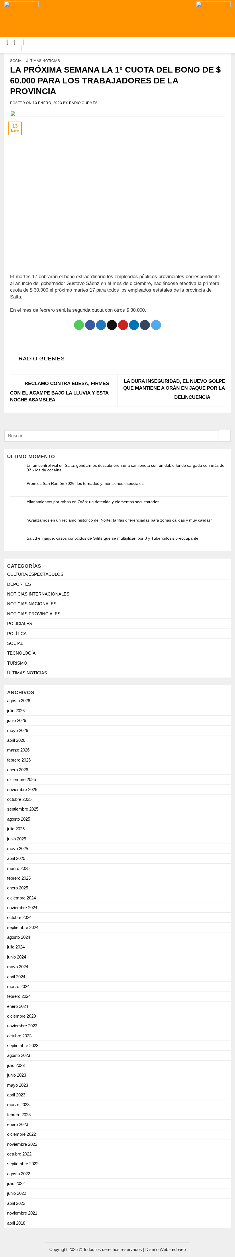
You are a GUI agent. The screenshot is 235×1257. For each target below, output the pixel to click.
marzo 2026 (18, 749)
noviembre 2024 (22, 907)
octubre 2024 (19, 917)
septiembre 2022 (22, 1163)
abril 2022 (16, 1203)
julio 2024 (16, 946)
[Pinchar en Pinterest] (123, 325)
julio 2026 (16, 710)
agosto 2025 (18, 819)
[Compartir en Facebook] (90, 325)
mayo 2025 (17, 848)
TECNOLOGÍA (21, 653)
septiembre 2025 (22, 809)
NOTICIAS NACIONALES (31, 603)
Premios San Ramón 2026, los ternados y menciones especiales (85, 483)
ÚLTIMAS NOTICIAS (43, 61)
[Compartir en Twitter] (101, 325)
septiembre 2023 (22, 1045)
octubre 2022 (19, 1153)
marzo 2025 (18, 868)
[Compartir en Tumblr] (145, 325)
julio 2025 (16, 828)
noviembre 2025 (22, 789)
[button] (144, 18)
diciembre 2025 (21, 779)
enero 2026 (17, 769)
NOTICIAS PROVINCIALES (33, 613)
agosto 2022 (18, 1173)
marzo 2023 (18, 1104)
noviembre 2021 (22, 1213)
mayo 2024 (17, 966)
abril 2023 (16, 1094)
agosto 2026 (18, 700)
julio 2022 (16, 1183)
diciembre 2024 (21, 897)
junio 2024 (16, 957)
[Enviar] (225, 436)
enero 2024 (17, 1006)
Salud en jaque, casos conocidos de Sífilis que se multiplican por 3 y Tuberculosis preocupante (112, 538)
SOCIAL (17, 61)
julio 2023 (16, 1065)
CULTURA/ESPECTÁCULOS (35, 574)
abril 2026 (16, 740)
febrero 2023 (19, 1114)
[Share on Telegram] (156, 325)
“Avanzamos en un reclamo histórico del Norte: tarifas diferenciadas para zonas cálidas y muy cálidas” (119, 520)
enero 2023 (17, 1124)
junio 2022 (16, 1193)
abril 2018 (16, 1223)
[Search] (89, 19)
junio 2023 (16, 1075)
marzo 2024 (18, 986)
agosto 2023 (18, 1055)
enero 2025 (17, 887)
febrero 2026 (19, 760)
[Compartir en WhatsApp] (79, 325)
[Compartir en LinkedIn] (134, 325)
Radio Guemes (83, 103)
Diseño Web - (165, 1249)
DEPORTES (19, 584)
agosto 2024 (18, 937)
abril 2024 (16, 976)
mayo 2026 (17, 730)
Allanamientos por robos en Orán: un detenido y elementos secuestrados (93, 501)
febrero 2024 (19, 996)
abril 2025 (16, 858)
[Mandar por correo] (112, 325)
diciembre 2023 (21, 1016)
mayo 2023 (17, 1085)
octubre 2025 (19, 799)
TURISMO (17, 663)
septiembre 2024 (22, 927)
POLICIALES (19, 623)
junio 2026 (16, 720)
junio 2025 (16, 838)
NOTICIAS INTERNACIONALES (38, 594)
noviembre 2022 (22, 1144)
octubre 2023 (19, 1035)
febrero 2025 (19, 878)
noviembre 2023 (22, 1025)
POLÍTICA (17, 633)
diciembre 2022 (21, 1134)
